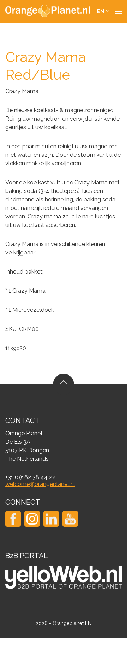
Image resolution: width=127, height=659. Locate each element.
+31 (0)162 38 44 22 (30, 477)
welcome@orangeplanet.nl (40, 484)
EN (100, 11)
